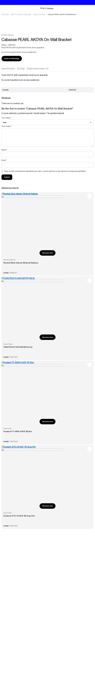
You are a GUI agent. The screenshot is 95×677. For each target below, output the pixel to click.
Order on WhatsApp (11, 58)
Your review (6, 126)
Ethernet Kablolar (9, 260)
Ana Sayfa (5, 14)
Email (4, 160)
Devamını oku (47, 253)
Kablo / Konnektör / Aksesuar (21, 14)
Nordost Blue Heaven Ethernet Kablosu (20, 263)
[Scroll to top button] (91, 665)
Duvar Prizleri (8, 344)
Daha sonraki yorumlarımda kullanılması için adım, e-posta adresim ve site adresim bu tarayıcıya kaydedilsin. (45, 171)
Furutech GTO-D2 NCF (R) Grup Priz (19, 516)
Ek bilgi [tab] (20, 68)
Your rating (6, 118)
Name (4, 150)
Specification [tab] (8, 68)
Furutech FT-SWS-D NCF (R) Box (17, 431)
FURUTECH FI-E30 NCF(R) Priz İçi (17, 347)
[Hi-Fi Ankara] (49, 8)
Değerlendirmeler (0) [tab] (38, 68)
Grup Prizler (7, 428)
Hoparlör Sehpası (39, 14)
